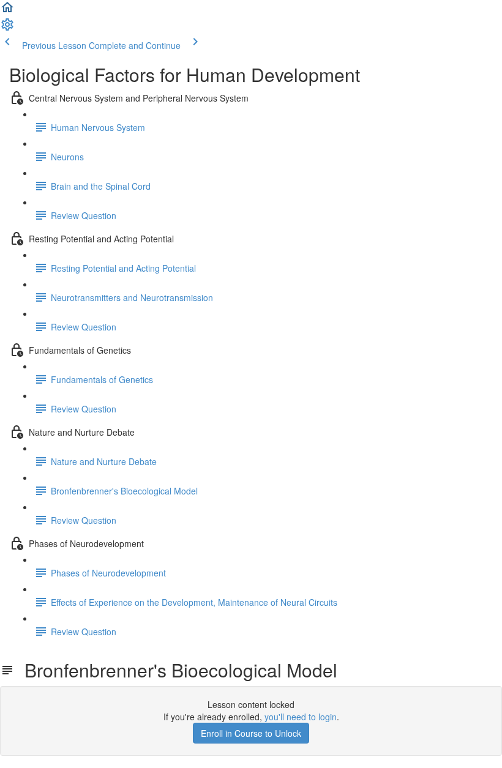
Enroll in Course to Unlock (251, 733)
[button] (7, 11)
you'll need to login (300, 716)
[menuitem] (7, 28)
